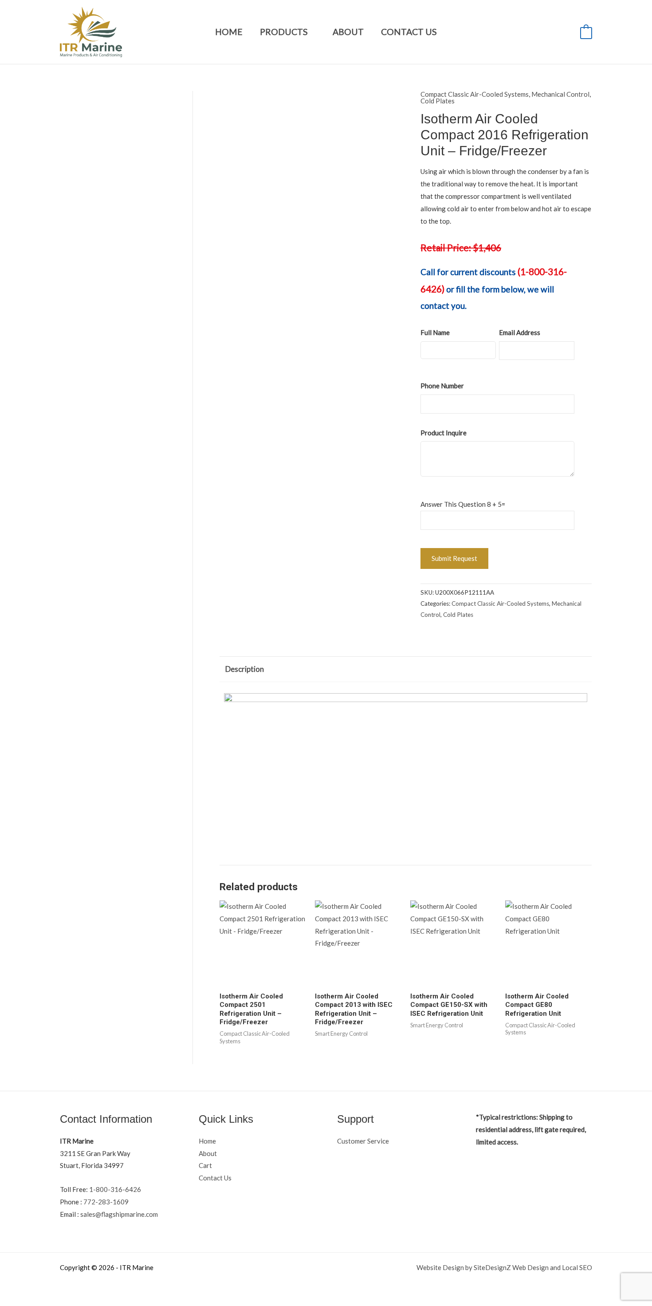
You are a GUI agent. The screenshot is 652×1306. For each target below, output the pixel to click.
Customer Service (363, 1141)
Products (284, 32)
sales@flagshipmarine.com (119, 1214)
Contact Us (409, 32)
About (348, 32)
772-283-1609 (106, 1202)
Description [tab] (244, 669)
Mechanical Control (560, 94)
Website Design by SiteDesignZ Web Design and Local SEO (504, 1267)
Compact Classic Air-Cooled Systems (474, 94)
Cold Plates (437, 101)
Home (229, 32)
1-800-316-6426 (115, 1189)
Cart (205, 1165)
